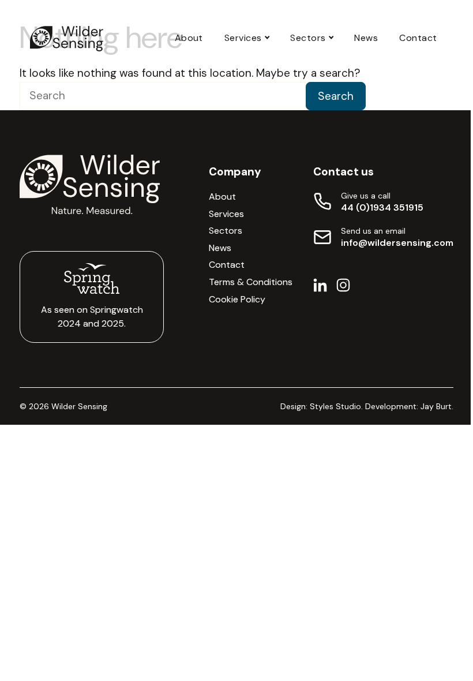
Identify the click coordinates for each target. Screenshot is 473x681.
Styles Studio (335, 406)
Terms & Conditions (250, 282)
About (189, 38)
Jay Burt (436, 406)
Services (243, 38)
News (366, 38)
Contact (418, 38)
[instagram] (343, 288)
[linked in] (320, 288)
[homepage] (66, 38)
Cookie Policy (237, 299)
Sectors (307, 38)
